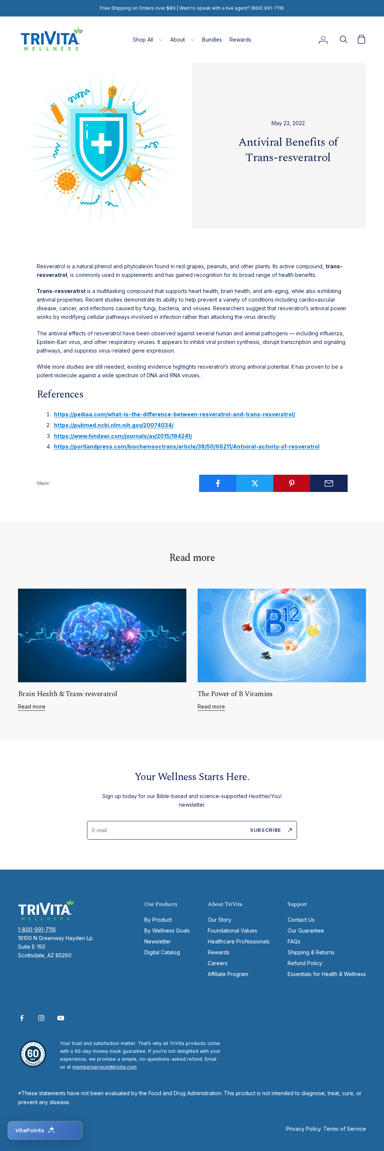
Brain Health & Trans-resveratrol (67, 694)
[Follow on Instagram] (41, 1018)
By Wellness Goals (167, 930)
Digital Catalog (162, 952)
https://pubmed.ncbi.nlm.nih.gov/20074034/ (114, 425)
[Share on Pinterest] (292, 483)
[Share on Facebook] (218, 483)
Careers (218, 963)
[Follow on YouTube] (60, 1018)
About (177, 39)
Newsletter (157, 941)
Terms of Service (344, 1129)
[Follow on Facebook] (22, 1018)
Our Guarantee (306, 930)
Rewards (240, 39)
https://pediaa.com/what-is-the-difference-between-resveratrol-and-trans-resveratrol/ (174, 414)
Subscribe (265, 830)
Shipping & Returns (311, 952)
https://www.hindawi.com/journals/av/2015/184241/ (123, 436)
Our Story (219, 919)
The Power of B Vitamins (235, 694)
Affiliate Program (228, 974)
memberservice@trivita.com (104, 1067)
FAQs (294, 941)
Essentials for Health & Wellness (327, 974)
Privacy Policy (303, 1129)
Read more (31, 706)
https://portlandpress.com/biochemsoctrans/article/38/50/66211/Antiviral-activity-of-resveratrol (187, 446)
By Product (158, 919)
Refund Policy (305, 963)
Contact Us (301, 919)
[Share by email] (328, 483)
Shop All (143, 39)
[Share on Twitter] (255, 483)
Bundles (212, 39)
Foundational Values (232, 930)
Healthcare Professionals (239, 941)
